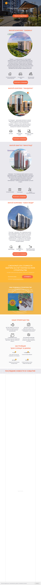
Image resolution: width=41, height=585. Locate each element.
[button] (20, 15)
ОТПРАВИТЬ (27, 276)
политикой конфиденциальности (18, 279)
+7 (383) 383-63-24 (27, 2)
